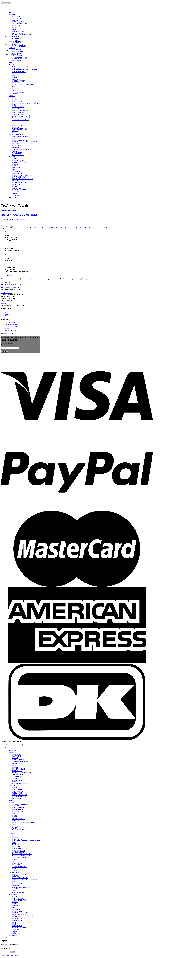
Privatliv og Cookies (11, 326)
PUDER (15, 131)
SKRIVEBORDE (17, 37)
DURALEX (15, 166)
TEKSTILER (12, 123)
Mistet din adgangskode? (9, 955)
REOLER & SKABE (18, 31)
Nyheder (14, 210)
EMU (14, 169)
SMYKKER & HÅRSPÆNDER (22, 149)
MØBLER (12, 14)
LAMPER (12, 48)
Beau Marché (4, 210)
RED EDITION (17, 188)
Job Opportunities (11, 330)
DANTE (15, 164)
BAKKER (15, 97)
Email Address (5, 345)
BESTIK (15, 99)
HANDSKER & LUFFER (20, 136)
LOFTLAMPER (17, 49)
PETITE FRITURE (18, 184)
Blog (6, 312)
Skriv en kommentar (112, 228)
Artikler (7, 314)
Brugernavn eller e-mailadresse (11, 944)
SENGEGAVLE (17, 33)
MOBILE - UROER (18, 81)
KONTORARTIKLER (19, 72)
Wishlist (7, 316)
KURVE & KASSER (18, 112)
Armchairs (38, 228)
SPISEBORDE (17, 42)
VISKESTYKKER (17, 121)
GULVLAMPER (17, 53)
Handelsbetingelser (11, 324)
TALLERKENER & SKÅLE (20, 120)
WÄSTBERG (16, 195)
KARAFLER (16, 109)
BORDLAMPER (17, 51)
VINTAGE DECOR (18, 92)
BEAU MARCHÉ (18, 160)
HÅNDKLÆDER (17, 127)
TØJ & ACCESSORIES (16, 134)
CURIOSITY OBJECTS (20, 66)
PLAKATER (16, 83)
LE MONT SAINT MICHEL (21, 175)
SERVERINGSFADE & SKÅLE (22, 116)
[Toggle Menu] (5, 11)
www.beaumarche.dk (98, 228)
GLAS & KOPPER (18, 107)
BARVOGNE (16, 18)
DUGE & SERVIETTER (19, 101)
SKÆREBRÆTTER (18, 114)
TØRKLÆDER (17, 153)
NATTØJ (15, 144)
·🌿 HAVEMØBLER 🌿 (20, 24)
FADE (14, 105)
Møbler (82, 228)
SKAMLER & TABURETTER (21, 35)
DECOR (11, 64)
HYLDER (15, 27)
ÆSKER (15, 94)
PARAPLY (15, 147)
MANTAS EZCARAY (19, 177)
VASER (14, 90)
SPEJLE (14, 86)
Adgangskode (6, 948)
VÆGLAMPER (17, 55)
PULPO (15, 186)
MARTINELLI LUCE (19, 182)
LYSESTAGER (16, 79)
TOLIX (14, 193)
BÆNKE (15, 20)
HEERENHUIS (17, 171)
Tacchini (88, 228)
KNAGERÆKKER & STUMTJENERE (24, 70)
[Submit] (5, 36)
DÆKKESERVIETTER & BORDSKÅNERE (26, 103)
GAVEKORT (13, 197)
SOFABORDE (17, 38)
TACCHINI (16, 192)
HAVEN (11, 62)
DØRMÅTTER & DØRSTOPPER (23, 85)
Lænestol (9, 210)
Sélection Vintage (18, 155)
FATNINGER (16, 61)
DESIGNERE (13, 156)
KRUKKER (16, 88)
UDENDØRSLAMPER (19, 57)
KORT (14, 75)
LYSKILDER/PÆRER (19, 59)
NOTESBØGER (17, 73)
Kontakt (7, 328)
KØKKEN (12, 96)
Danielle (24, 219)
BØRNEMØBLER (18, 22)
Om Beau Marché (10, 323)
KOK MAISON (17, 173)
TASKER (15, 151)
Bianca (53, 228)
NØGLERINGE (17, 145)
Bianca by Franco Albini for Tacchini (19, 214)
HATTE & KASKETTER (20, 140)
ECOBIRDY (16, 168)
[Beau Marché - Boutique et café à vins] (6, 2)
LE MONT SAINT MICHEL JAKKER (24, 142)
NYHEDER (12, 12)
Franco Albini (60, 228)
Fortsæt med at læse (8, 226)
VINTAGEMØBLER (19, 46)
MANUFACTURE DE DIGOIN (22, 179)
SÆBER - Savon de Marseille (21, 118)
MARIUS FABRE (17, 180)
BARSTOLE (16, 16)
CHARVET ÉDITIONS (19, 162)
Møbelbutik (76, 228)
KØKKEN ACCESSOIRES (20, 110)
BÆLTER (15, 138)
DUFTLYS (15, 68)
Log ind (12, 952)
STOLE (14, 44)
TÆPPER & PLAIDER (19, 129)
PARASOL (15, 29)
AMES (14, 158)
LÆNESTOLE (16, 26)
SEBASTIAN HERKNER (20, 190)
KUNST (15, 77)
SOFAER (15, 40)
